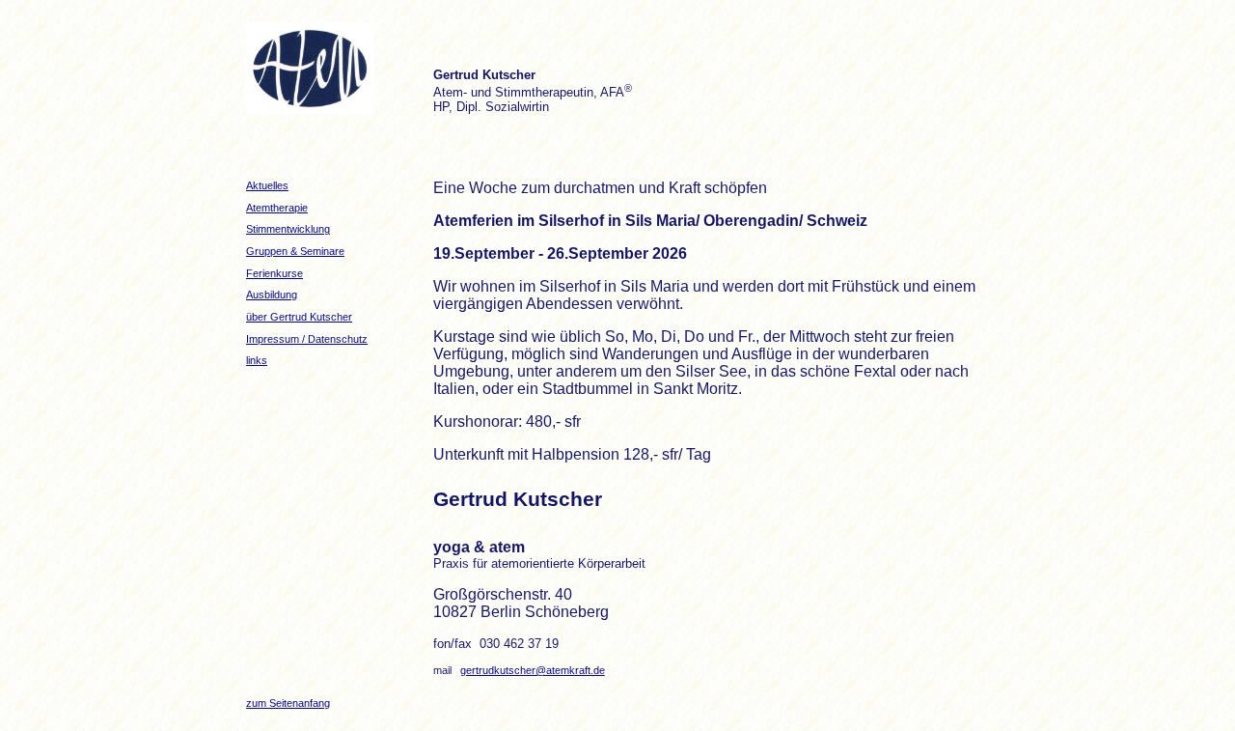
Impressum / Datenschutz (307, 339)
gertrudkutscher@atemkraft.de (532, 670)
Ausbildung (271, 294)
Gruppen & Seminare (295, 251)
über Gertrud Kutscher (299, 317)
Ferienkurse (274, 273)
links (256, 360)
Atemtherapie (277, 207)
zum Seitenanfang (288, 703)
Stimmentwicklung (288, 229)
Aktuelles (267, 185)
